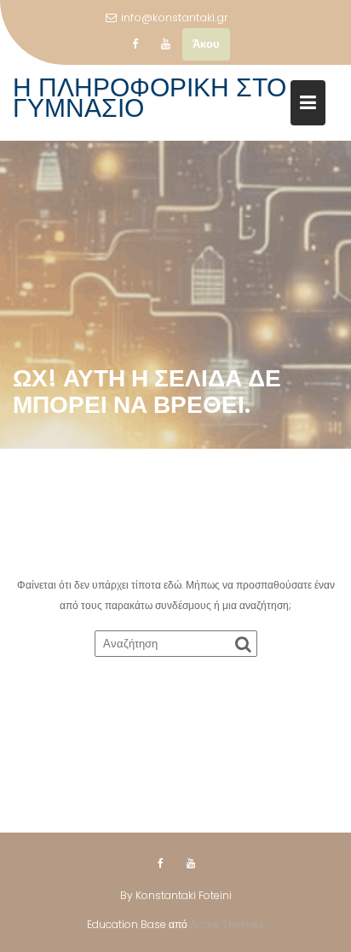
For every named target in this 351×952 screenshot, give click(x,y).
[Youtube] (165, 44)
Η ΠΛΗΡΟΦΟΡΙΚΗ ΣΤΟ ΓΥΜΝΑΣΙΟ (149, 97)
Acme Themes (227, 924)
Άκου (206, 44)
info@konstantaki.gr (174, 17)
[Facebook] (134, 44)
